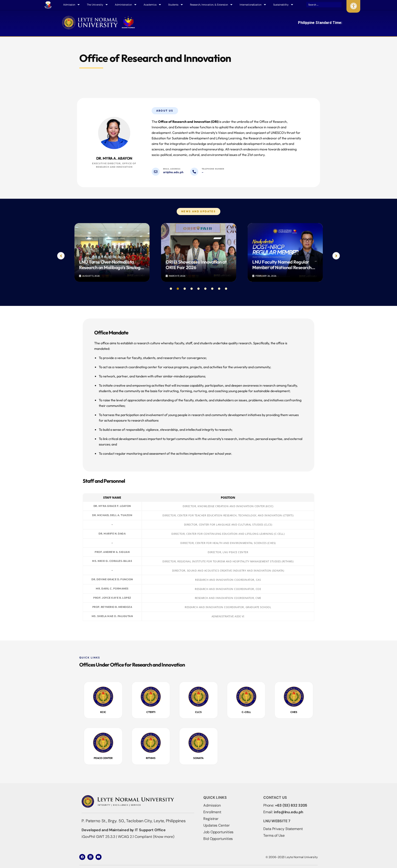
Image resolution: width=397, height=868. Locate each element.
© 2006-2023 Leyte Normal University (292, 857)
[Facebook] (82, 857)
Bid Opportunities (218, 838)
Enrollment (212, 812)
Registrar (210, 818)
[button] (61, 255)
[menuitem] (48, 4)
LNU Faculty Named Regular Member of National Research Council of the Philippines (282, 264)
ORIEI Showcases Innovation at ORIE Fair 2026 (196, 264)
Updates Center (216, 825)
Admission (212, 805)
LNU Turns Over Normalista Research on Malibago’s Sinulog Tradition (109, 264)
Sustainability (281, 4)
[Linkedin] (90, 857)
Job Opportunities (218, 832)
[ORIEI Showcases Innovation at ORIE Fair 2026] (198, 252)
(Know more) (163, 836)
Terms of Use (274, 835)
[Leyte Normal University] (98, 21)
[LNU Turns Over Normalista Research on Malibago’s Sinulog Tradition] (112, 252)
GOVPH (48, 4)
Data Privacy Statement (283, 828)
